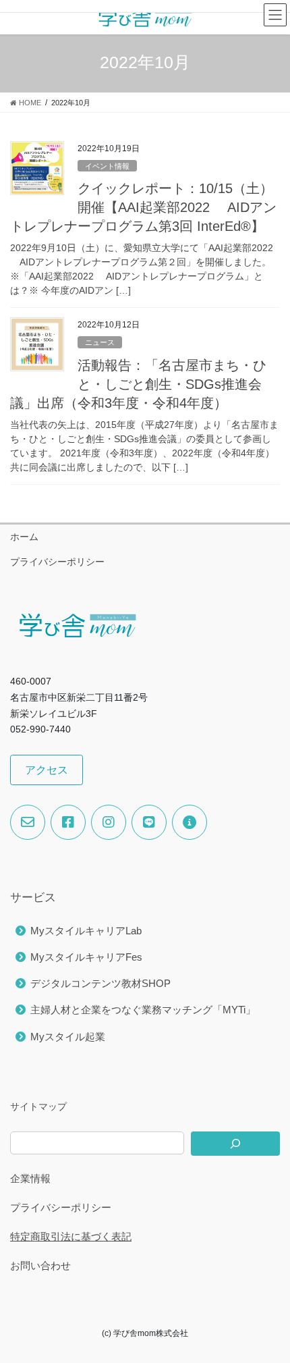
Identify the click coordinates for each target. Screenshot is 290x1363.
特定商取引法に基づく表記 (71, 1236)
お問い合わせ (40, 1265)
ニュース (100, 342)
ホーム (24, 536)
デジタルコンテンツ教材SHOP (100, 983)
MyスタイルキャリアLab (86, 930)
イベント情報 (107, 166)
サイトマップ (38, 1106)
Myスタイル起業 (67, 1036)
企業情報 (30, 1178)
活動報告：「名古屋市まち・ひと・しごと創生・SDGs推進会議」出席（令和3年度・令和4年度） (138, 384)
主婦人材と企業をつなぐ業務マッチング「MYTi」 (143, 1009)
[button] (46, 770)
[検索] (235, 1143)
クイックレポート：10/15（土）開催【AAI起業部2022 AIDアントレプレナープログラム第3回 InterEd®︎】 (143, 207)
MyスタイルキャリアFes (86, 957)
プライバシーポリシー (57, 561)
